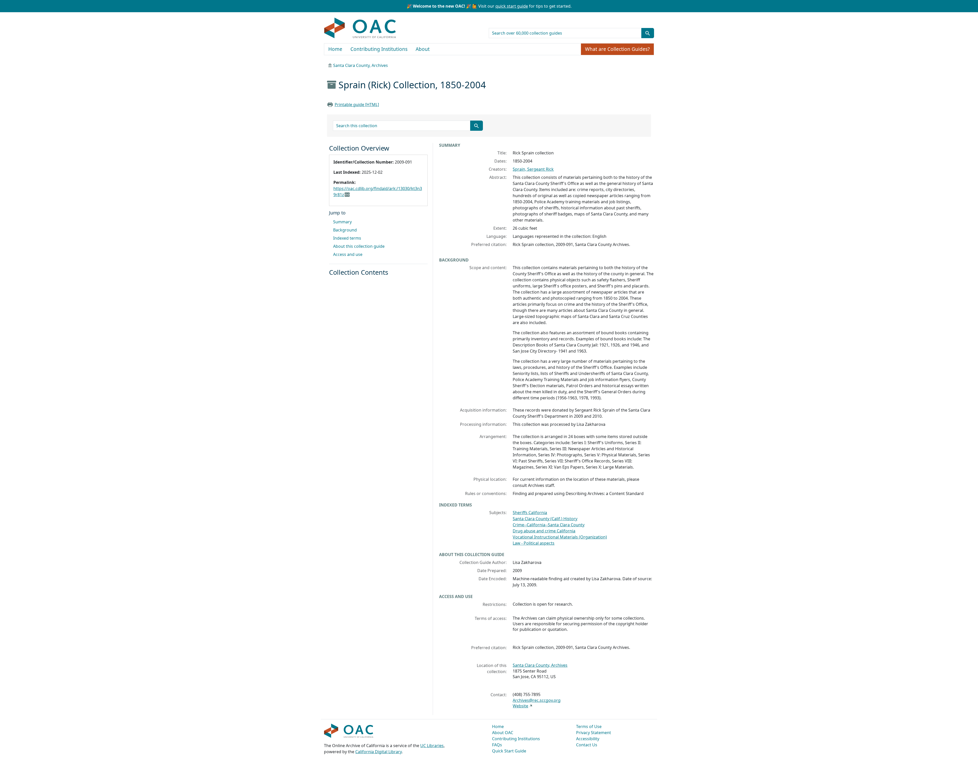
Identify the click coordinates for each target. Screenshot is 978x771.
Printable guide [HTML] (357, 104)
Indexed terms (347, 238)
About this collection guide (359, 246)
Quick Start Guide (509, 751)
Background (345, 230)
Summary (342, 222)
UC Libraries (432, 745)
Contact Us (586, 745)
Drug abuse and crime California (544, 531)
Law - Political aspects (533, 543)
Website (520, 706)
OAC (360, 28)
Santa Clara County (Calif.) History (545, 518)
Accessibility (587, 738)
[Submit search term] (647, 33)
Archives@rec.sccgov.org (537, 700)
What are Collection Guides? (617, 49)
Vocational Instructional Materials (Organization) (560, 537)
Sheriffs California (530, 512)
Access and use (347, 254)
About (423, 49)
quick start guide (511, 6)
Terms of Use (589, 726)
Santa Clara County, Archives (360, 65)
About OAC (502, 732)
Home (335, 49)
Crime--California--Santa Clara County (549, 525)
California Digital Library (378, 751)
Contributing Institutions (379, 49)
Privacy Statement (593, 732)
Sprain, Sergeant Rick (533, 169)
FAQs (497, 745)
